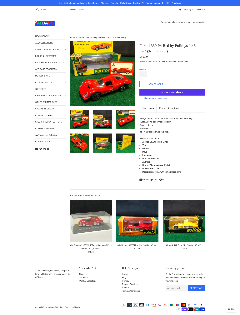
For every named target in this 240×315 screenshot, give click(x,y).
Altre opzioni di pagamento (156, 98)
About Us (83, 274)
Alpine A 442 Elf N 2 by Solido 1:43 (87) (183, 245)
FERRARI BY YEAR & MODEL (50, 95)
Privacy (125, 281)
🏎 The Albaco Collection (46, 135)
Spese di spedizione (148, 61)
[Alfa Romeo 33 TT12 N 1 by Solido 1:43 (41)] (137, 221)
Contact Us (127, 274)
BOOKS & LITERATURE (50, 56)
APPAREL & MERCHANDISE (50, 49)
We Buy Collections (88, 281)
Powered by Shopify (72, 307)
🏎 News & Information (45, 128)
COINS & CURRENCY (50, 142)
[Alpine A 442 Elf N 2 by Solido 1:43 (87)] (184, 221)
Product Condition (169, 108)
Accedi (73, 10)
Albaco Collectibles (56, 307)
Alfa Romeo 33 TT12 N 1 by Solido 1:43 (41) (137, 245)
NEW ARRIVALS (50, 36)
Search (125, 287)
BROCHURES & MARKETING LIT (50, 62)
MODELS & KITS (50, 76)
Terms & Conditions (131, 291)
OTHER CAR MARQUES (50, 102)
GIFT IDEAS (50, 89)
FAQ (124, 277)
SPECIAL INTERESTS (50, 109)
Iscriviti (82, 10)
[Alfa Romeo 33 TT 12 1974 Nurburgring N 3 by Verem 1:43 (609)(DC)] (91, 221)
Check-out (200, 10)
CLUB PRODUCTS (50, 82)
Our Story (83, 277)
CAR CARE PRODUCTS (46, 69)
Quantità (142, 70)
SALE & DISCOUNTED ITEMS (48, 122)
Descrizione (148, 108)
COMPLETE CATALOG (50, 115)
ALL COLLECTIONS (44, 43)
